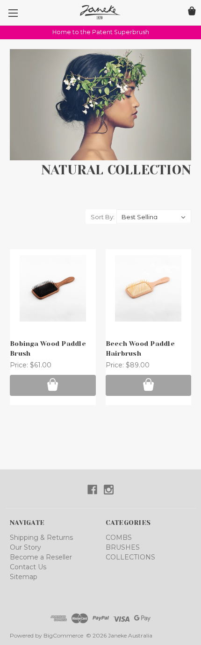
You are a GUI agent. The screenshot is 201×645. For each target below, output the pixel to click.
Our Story (25, 547)
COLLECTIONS (130, 557)
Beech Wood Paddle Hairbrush (140, 348)
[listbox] (153, 216)
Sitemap (23, 577)
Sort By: (103, 217)
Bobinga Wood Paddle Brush (48, 348)
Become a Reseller (41, 557)
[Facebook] (92, 489)
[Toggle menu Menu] (13, 13)
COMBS (119, 537)
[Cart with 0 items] (192, 12)
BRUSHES (123, 547)
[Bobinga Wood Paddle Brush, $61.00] (52, 288)
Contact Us (28, 567)
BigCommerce (63, 635)
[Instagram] (109, 489)
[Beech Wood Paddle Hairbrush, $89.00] (148, 288)
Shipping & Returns (41, 537)
